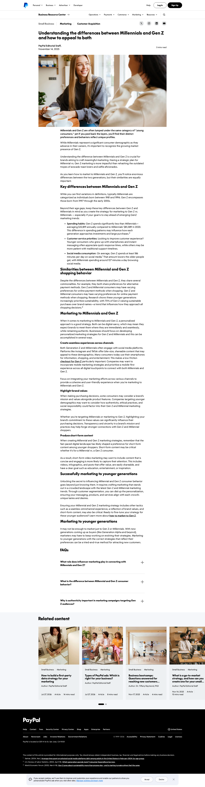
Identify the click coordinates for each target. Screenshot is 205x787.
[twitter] (141, 23)
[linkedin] (156, 23)
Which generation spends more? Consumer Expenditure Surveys (88, 762)
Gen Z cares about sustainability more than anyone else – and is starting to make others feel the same (99, 765)
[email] (164, 23)
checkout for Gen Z (71, 361)
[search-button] (164, 14)
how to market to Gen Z (122, 515)
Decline (161, 779)
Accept (146, 779)
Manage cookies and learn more (89, 780)
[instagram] (149, 23)
